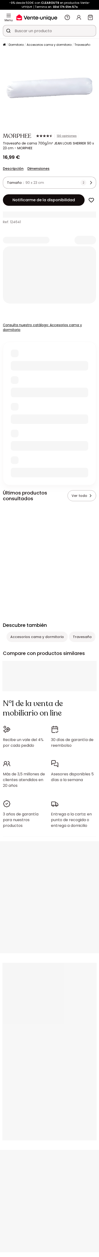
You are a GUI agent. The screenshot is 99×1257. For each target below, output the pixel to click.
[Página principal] (4, 45)
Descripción (13, 168)
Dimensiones (38, 168)
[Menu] (9, 15)
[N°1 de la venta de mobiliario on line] (36, 17)
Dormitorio (16, 45)
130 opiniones (67, 136)
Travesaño (82, 45)
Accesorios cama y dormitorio (49, 45)
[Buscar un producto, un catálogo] (8, 31)
